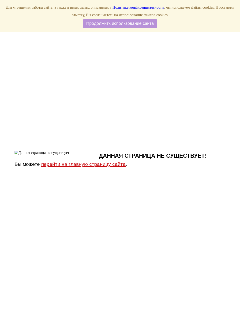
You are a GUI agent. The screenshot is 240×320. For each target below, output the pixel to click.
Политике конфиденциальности (138, 7)
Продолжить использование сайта (120, 23)
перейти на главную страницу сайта (83, 164)
